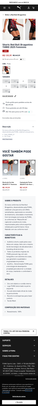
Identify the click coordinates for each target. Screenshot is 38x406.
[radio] (6, 70)
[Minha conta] (29, 8)
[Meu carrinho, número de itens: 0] (34, 8)
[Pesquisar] (9, 8)
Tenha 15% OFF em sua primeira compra (16, 332)
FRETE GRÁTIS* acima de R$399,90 (19, 2)
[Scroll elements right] (32, 171)
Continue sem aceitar (31, 378)
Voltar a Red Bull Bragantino (15, 15)
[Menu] (4, 8)
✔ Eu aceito (19, 402)
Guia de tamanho (7, 96)
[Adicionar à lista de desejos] (15, 162)
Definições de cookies (19, 396)
